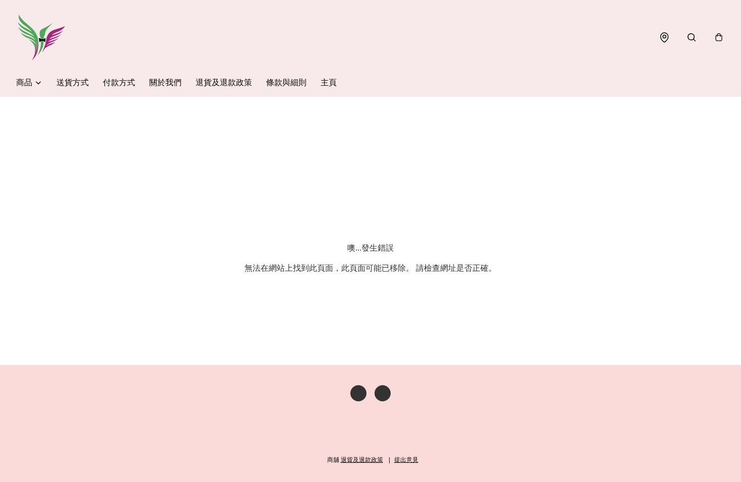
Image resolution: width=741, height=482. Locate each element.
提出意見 (406, 459)
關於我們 (165, 82)
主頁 (329, 82)
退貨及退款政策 (224, 82)
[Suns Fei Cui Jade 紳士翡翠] (41, 37)
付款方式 (119, 82)
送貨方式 (72, 82)
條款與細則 (286, 82)
